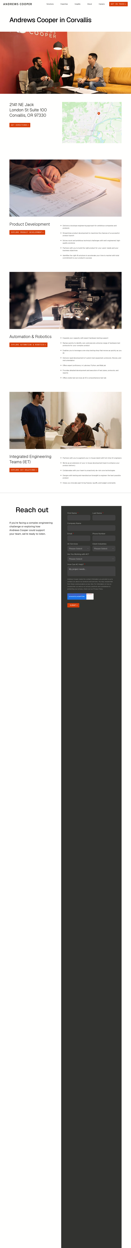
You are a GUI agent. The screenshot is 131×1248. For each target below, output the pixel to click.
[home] (17, 4)
